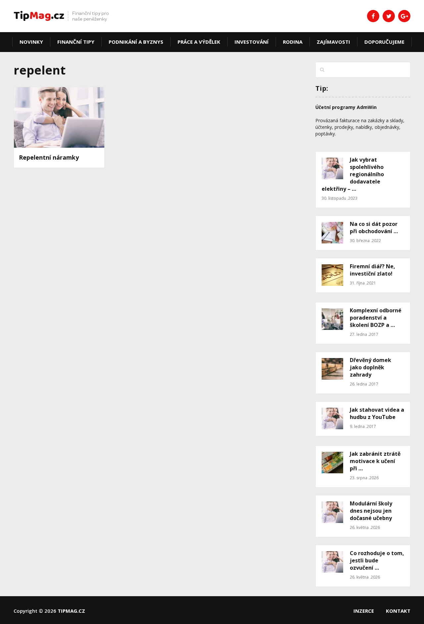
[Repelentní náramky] (59, 117)
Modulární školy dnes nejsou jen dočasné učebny (371, 511)
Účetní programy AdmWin (346, 107)
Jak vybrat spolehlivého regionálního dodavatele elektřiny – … (353, 174)
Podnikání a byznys (136, 41)
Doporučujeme (384, 41)
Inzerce (363, 610)
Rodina (292, 41)
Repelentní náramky (49, 157)
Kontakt (398, 610)
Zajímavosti (333, 41)
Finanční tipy (75, 41)
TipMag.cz (71, 610)
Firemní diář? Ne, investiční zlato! (372, 270)
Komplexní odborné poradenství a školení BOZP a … (375, 318)
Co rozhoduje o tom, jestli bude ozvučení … (377, 560)
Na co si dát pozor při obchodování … (374, 227)
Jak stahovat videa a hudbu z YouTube (377, 413)
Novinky (31, 41)
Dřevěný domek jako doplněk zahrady (370, 367)
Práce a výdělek (199, 41)
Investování (252, 41)
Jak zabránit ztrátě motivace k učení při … (375, 461)
